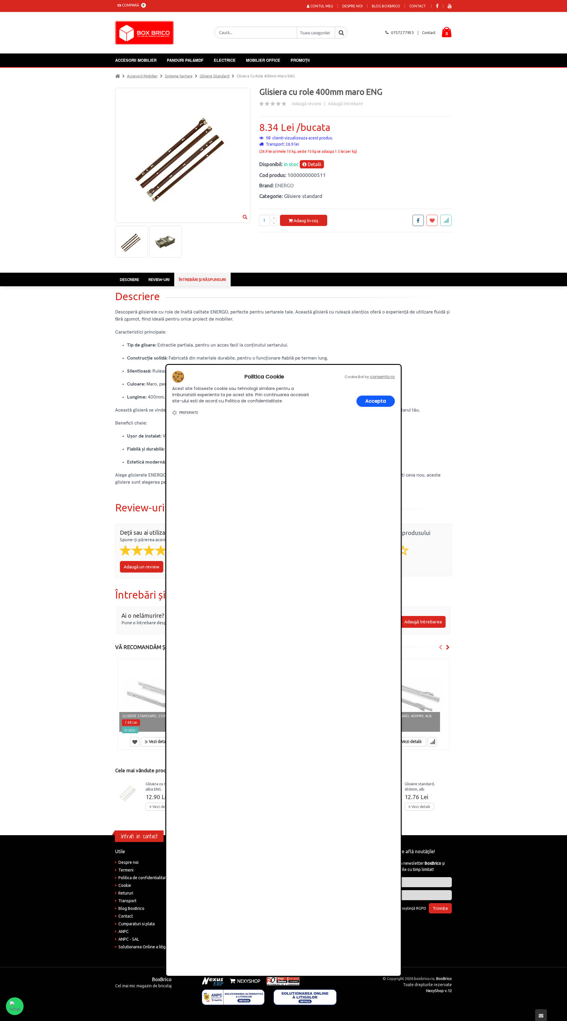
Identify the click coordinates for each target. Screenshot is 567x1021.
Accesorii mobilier (136, 60)
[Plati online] (281, 980)
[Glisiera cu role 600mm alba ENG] (128, 793)
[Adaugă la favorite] (134, 742)
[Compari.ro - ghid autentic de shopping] (413, 924)
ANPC (123, 931)
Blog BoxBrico (386, 6)
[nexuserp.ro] (213, 980)
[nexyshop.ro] (244, 980)
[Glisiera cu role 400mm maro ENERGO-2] (165, 241)
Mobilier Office (263, 60)
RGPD (421, 908)
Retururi (125, 893)
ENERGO (284, 185)
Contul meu (321, 6)
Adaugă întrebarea (423, 621)
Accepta (375, 401)
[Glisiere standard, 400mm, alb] (409, 696)
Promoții (300, 60)
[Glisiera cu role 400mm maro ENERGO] (131, 241)
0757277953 (402, 32)
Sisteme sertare (179, 76)
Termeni (125, 870)
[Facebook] (437, 6)
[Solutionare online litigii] (305, 996)
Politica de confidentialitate (143, 877)
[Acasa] (117, 76)
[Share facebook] (418, 220)
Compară (132, 5)
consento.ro (382, 377)
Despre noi (352, 6)
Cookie (124, 885)
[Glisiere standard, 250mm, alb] (157, 696)
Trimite (440, 908)
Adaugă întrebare (345, 103)
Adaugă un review (141, 566)
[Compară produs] (432, 742)
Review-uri (159, 279)
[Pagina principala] (146, 33)
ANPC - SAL (128, 939)
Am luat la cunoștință (402, 908)
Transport (127, 900)
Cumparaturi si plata (136, 923)
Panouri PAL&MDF (185, 60)
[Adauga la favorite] (432, 220)
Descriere (129, 279)
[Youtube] (450, 6)
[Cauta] (341, 32)
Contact (417, 6)
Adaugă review (307, 103)
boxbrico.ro (424, 978)
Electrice (225, 60)
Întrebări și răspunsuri (202, 279)
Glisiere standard (214, 76)
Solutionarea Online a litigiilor (145, 946)
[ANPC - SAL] (233, 996)
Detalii (314, 164)
